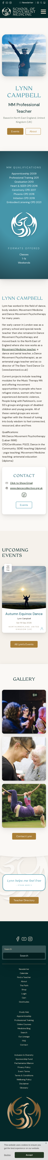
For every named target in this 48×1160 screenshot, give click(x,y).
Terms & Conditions (24, 1075)
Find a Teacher (24, 977)
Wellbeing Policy (24, 1080)
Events (15, 131)
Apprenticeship (24, 1016)
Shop (24, 990)
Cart (24, 998)
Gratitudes (24, 1002)
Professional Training (24, 1020)
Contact (24, 1045)
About (33, 131)
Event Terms (24, 1071)
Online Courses (24, 1024)
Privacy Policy (24, 1067)
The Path (24, 986)
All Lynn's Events (24, 644)
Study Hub (24, 1012)
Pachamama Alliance (24, 1063)
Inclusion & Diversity (24, 1055)
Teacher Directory (24, 900)
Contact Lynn (24, 836)
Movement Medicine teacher (19, 349)
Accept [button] (29, 1155)
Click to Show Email (21, 483)
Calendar (24, 973)
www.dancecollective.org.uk (26, 488)
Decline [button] (7, 1155)
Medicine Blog (24, 1028)
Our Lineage (24, 1037)
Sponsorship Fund (24, 1059)
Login (24, 994)
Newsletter (27, 2)
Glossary (24, 1088)
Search (24, 1033)
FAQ (24, 1041)
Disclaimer (24, 1084)
